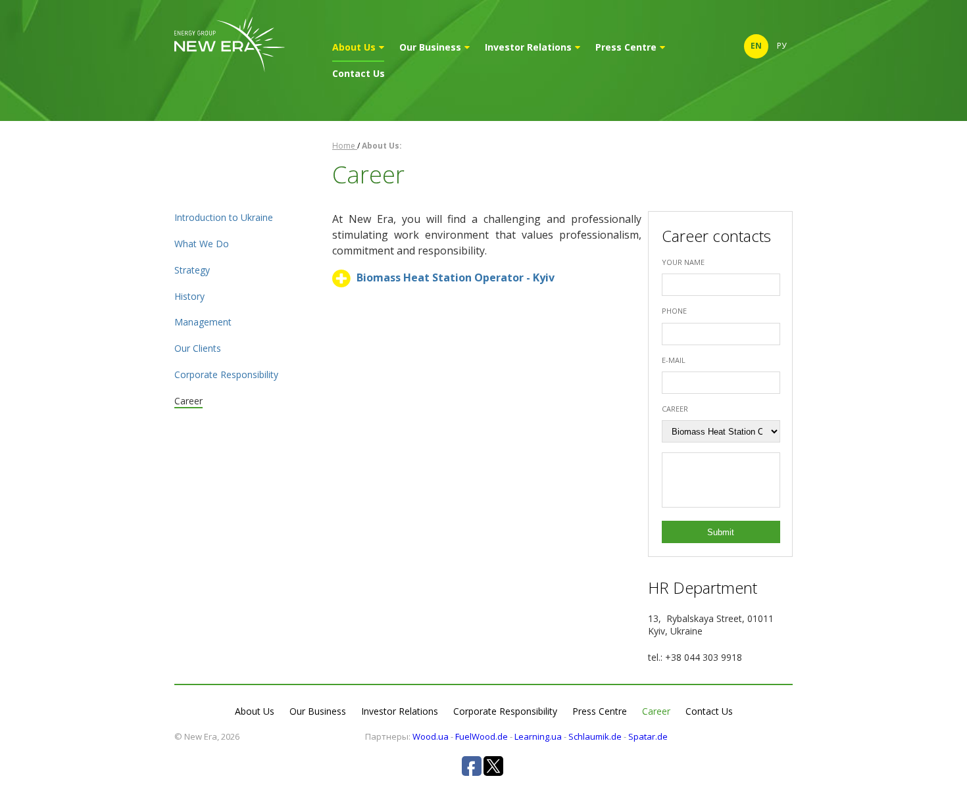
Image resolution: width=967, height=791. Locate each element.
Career (188, 401)
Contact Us (358, 73)
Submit (720, 532)
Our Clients (197, 348)
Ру (781, 45)
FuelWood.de (481, 736)
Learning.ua (538, 736)
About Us (354, 47)
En (756, 45)
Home (344, 145)
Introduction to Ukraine (223, 217)
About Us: (382, 145)
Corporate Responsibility (226, 374)
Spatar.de (648, 736)
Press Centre (626, 47)
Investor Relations (528, 47)
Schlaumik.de (595, 736)
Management (203, 322)
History (189, 296)
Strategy (192, 270)
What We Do (201, 243)
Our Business (430, 47)
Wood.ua (430, 736)
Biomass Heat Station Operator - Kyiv (456, 277)
